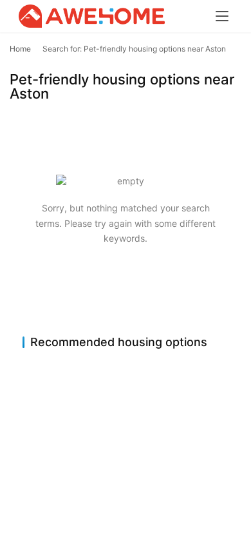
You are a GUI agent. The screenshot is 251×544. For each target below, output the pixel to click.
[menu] (222, 16)
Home (20, 48)
